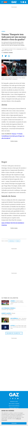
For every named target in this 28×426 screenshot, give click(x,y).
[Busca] (21, 2)
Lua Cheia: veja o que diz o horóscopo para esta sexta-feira (18, 327)
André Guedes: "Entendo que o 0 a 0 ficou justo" (16, 302)
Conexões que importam (8, 308)
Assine (5, 2)
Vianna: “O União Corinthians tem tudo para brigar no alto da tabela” (12, 136)
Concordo (14, 423)
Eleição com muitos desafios (8, 314)
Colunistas (11, 241)
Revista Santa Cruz (14, 408)
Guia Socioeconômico (14, 405)
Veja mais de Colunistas (13, 333)
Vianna (17, 241)
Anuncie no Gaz (14, 401)
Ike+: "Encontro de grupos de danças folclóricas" (18, 319)
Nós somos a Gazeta (14, 403)
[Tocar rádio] (23, 2)
